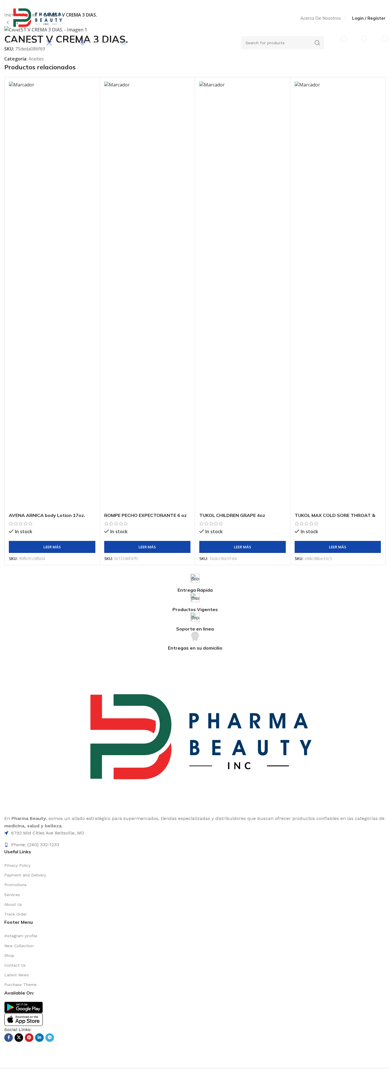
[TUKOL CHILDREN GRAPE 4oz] (242, 296)
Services (12, 894)
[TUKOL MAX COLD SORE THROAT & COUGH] (338, 296)
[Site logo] (36, 18)
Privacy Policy (17, 865)
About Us (13, 904)
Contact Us (15, 965)
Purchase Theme (20, 984)
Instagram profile (20, 935)
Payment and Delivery (25, 875)
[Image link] (23, 1007)
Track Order (15, 914)
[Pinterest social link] (29, 1037)
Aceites (36, 59)
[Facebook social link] (8, 1037)
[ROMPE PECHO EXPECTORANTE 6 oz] (147, 296)
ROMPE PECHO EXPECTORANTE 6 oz (145, 515)
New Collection (19, 945)
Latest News (16, 975)
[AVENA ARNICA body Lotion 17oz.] (52, 296)
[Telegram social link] (49, 1037)
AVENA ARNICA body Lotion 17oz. (47, 515)
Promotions (15, 884)
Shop (9, 955)
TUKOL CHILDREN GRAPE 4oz (232, 515)
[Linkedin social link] (39, 1037)
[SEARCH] (317, 42)
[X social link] (19, 1037)
